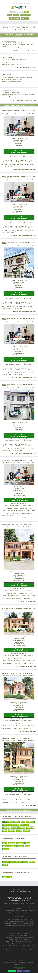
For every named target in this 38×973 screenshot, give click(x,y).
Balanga (5, 849)
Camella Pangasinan (19, 937)
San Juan (21, 846)
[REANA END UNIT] (19, 262)
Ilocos (28, 843)
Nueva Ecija (12, 846)
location (16, 15)
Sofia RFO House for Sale (28, 518)
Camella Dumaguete (23, 939)
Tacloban (32, 861)
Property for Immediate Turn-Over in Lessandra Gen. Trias (18, 114)
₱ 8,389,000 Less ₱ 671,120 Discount (19, 650)
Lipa (21, 824)
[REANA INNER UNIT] (19, 334)
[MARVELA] (19, 688)
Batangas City (14, 824)
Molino (17, 821)
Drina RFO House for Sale (28, 601)
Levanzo (8, 958)
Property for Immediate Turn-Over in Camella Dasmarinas (18, 526)
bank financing (24, 923)
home (9, 15)
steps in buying (14, 18)
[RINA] (19, 758)
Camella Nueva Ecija (27, 950)
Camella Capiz (10, 941)
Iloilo (11, 861)
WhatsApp (12, 971)
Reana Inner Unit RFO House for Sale (25, 377)
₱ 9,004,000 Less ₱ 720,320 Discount (19, 584)
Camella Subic (13, 935)
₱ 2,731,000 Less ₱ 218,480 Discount (19, 151)
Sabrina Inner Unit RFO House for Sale (24, 169)
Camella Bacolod (29, 937)
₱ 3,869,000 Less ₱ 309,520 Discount (19, 293)
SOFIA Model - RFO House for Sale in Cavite (17, 460)
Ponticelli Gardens (29, 954)
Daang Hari (6, 827)
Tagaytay (26, 830)
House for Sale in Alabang (11, 962)
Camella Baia (19, 945)
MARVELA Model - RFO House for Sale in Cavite (18, 673)
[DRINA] (19, 549)
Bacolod (5, 861)
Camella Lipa (18, 950)
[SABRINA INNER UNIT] (19, 126)
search (23, 925)
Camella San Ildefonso (24, 943)
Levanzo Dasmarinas (9, 91)
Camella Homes (11, 933)
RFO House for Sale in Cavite (27, 84)
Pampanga (11, 843)
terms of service (17, 925)
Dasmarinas (30, 827)
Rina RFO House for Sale (28, 805)
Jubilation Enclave (27, 958)
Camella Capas (10, 950)
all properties (29, 925)
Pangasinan (20, 843)
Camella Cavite (7, 74)
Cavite (5, 821)
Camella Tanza (7, 57)
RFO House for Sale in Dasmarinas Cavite (23, 100)
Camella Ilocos (19, 947)
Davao (5, 877)
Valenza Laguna (19, 956)
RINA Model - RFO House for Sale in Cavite (16, 738)
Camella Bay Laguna (13, 943)
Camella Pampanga (23, 935)
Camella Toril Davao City (9, 945)
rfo (27, 921)
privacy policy (9, 925)
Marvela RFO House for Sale (27, 731)
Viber (19, 971)
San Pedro (12, 830)
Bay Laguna (30, 821)
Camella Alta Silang (9, 41)
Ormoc (5, 864)
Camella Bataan (19, 964)
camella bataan (8, 921)
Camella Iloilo (13, 939)
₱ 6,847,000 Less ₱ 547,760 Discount (19, 789)
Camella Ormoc (28, 941)
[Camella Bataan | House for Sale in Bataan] (19, 7)
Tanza (23, 821)
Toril (10, 877)
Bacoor (11, 821)
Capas (5, 846)
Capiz (25, 861)
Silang (27, 824)
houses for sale (25, 15)
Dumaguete (18, 861)
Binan (5, 830)
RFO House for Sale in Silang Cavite (25, 50)
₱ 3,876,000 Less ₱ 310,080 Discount (19, 500)
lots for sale (31, 921)
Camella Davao (9, 937)
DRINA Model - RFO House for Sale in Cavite (17, 525)
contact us (25, 18)
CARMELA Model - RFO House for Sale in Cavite (18, 608)
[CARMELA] (19, 623)
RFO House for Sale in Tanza (27, 67)
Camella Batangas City (29, 945)
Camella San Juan (13, 952)
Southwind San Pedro (19, 960)
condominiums (7, 923)
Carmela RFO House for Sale (27, 666)
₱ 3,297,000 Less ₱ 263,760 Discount (19, 359)
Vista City (22, 827)
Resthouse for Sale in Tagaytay (26, 962)
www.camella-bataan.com (19, 967)
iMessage (26, 971)
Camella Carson (19, 954)
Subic (5, 843)
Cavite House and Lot (24, 952)
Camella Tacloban (19, 941)
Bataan (27, 846)
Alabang (19, 830)
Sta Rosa (14, 827)
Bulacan (5, 824)
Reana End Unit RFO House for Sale (25, 311)
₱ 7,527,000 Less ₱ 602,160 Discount (19, 715)
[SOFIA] (19, 474)
